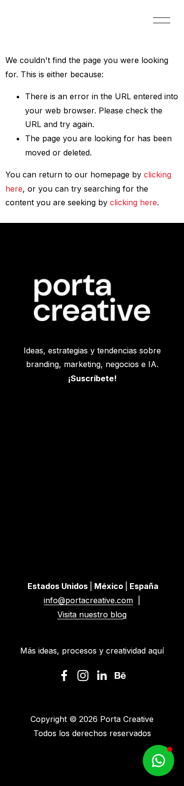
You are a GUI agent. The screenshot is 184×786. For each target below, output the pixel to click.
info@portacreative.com (88, 600)
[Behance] (120, 675)
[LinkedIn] (101, 675)
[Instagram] (83, 675)
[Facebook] (64, 675)
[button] (158, 760)
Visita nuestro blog (92, 614)
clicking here (133, 202)
